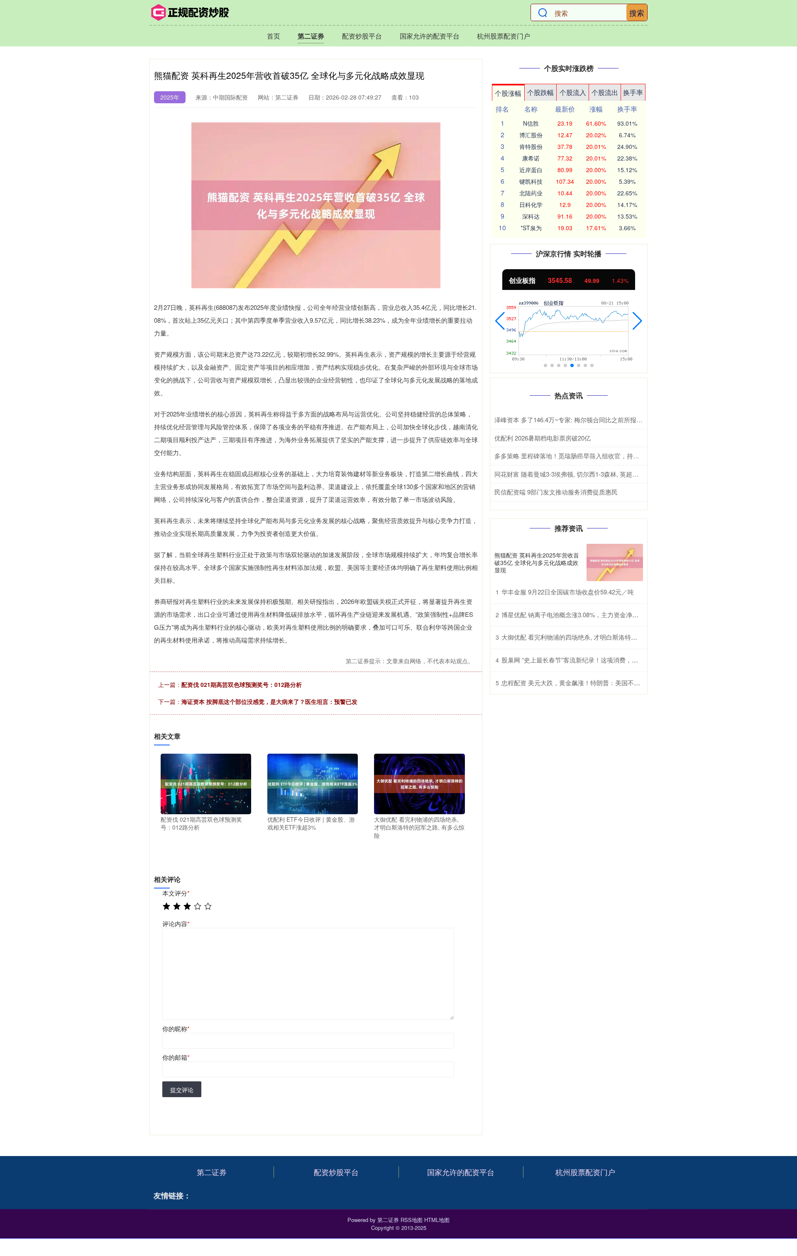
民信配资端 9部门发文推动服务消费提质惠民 (556, 491)
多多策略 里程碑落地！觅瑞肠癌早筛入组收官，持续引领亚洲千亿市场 (591, 455)
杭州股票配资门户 (503, 36)
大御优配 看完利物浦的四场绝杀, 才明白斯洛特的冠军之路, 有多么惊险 (599, 637)
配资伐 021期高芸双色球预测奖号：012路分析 (241, 684)
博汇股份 (531, 135)
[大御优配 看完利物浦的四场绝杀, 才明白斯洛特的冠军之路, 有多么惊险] (419, 783)
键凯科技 (531, 181)
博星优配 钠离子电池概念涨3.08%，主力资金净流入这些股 (582, 614)
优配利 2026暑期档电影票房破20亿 (542, 437)
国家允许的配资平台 (430, 36)
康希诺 (531, 158)
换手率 (633, 92)
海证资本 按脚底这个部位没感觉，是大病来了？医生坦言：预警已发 (269, 701)
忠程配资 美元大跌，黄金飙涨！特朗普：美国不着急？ (577, 682)
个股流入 (573, 92)
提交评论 (181, 1090)
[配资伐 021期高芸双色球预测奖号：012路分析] (206, 783)
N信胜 (531, 123)
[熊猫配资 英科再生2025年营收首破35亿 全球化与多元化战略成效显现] (615, 563)
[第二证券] (190, 12)
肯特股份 (531, 146)
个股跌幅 (540, 92)
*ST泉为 (531, 228)
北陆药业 (531, 193)
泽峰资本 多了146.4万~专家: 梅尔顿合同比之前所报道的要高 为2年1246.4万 (598, 419)
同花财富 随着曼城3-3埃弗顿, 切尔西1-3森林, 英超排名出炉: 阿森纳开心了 (596, 474)
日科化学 (531, 204)
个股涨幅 (508, 93)
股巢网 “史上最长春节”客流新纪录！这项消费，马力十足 (579, 659)
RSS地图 (412, 1220)
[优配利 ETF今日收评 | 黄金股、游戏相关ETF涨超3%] (312, 783)
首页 (273, 36)
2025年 (169, 97)
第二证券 (311, 36)
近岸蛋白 (531, 170)
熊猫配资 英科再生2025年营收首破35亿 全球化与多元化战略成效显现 (536, 562)
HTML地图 (437, 1220)
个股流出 (605, 92)
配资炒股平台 (362, 36)
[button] (500, 321)
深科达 (531, 216)
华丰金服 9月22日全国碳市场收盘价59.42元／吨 (567, 591)
